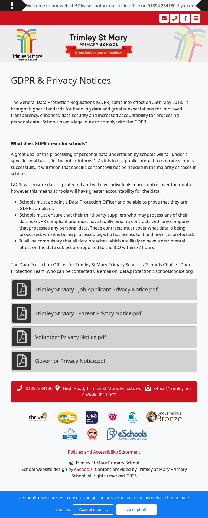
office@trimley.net (172, 388)
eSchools (83, 469)
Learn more (178, 497)
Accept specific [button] (93, 509)
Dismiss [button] (62, 509)
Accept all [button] (136, 509)
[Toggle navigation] (195, 18)
